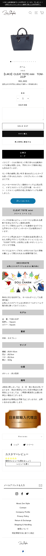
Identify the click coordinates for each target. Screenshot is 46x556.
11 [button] (31, 62)
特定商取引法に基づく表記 (23, 533)
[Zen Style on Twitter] (27, 493)
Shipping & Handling (23, 525)
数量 (23, 93)
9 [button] (27, 62)
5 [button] (19, 62)
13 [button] (35, 62)
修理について (23, 529)
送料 (3, 84)
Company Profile (23, 512)
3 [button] (15, 62)
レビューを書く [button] (23, 464)
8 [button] (25, 62)
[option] (23, 3)
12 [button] (33, 62)
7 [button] (23, 62)
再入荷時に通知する (23, 142)
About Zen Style (23, 503)
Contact (23, 508)
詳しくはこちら (23, 201)
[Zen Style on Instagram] (16, 493)
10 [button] (29, 62)
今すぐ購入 (23, 133)
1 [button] (11, 61)
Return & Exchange (23, 520)
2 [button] (13, 62)
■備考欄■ (23, 105)
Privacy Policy (23, 516)
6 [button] (21, 62)
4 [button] (17, 62)
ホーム (22, 67)
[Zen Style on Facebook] (22, 493)
